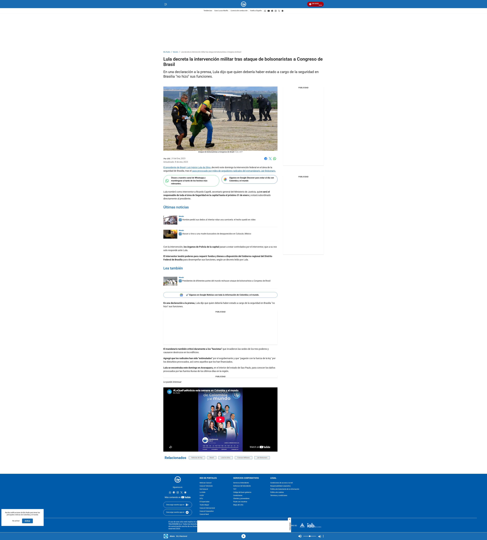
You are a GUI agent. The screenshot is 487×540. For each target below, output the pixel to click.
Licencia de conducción (239, 11)
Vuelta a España (256, 11)
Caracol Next (204, 514)
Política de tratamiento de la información (284, 489)
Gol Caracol (204, 489)
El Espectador (204, 502)
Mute (299, 536)
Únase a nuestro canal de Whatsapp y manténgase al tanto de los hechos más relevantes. (189, 181)
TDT (234, 489)
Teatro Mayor (204, 505)
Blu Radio (166, 52)
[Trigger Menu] (165, 4)
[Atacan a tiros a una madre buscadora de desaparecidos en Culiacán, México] (170, 234)
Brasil (212, 458)
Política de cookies (277, 492)
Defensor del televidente (242, 486)
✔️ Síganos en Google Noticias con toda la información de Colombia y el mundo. (222, 295)
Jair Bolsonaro (262, 458)
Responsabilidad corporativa (280, 486)
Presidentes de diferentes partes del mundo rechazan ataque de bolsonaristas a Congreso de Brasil (226, 281)
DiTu (201, 499)
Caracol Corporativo (207, 511)
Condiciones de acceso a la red (281, 483)
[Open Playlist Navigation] (323, 536)
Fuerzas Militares (243, 458)
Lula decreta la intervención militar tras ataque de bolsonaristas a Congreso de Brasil (211, 52)
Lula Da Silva (225, 458)
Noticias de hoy (196, 458)
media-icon (243, 536)
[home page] (243, 4)
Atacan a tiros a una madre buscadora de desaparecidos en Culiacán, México (216, 234)
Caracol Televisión (206, 486)
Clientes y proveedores (241, 499)
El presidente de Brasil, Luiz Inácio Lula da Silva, (187, 167)
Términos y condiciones (278, 495)
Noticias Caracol (205, 483)
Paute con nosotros (240, 502)
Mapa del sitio (238, 505)
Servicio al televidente (241, 483)
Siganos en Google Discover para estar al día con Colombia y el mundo (251, 179)
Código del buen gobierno (242, 492)
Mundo (175, 52)
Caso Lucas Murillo (221, 11)
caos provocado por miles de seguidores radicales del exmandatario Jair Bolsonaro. (234, 170)
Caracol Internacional (207, 508)
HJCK (202, 495)
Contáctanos (237, 495)
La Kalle (202, 492)
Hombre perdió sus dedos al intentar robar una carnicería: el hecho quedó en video (219, 219)
